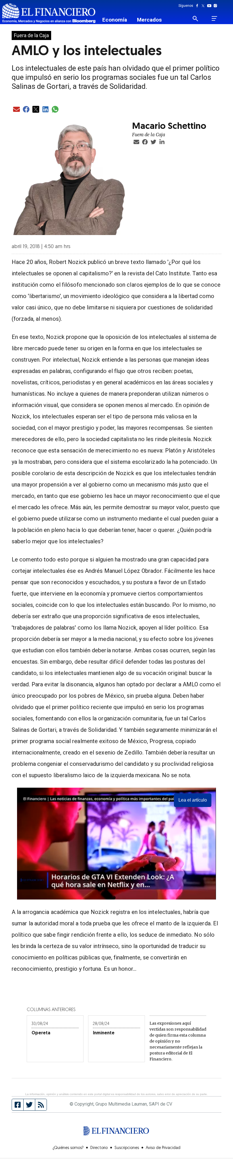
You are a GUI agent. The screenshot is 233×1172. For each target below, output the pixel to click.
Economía (114, 19)
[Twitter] (204, 5)
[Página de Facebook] (18, 1104)
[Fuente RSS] (41, 1104)
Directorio (99, 1148)
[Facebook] (198, 5)
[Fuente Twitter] (29, 1104)
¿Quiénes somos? (68, 1148)
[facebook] (26, 110)
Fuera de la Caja (31, 35)
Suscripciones (127, 1148)
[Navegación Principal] (214, 18)
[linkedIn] (45, 110)
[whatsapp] (55, 110)
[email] (16, 110)
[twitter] (35, 110)
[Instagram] (215, 5)
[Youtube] (210, 5)
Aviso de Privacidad (163, 1148)
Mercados (149, 19)
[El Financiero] (48, 13)
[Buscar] (198, 18)
